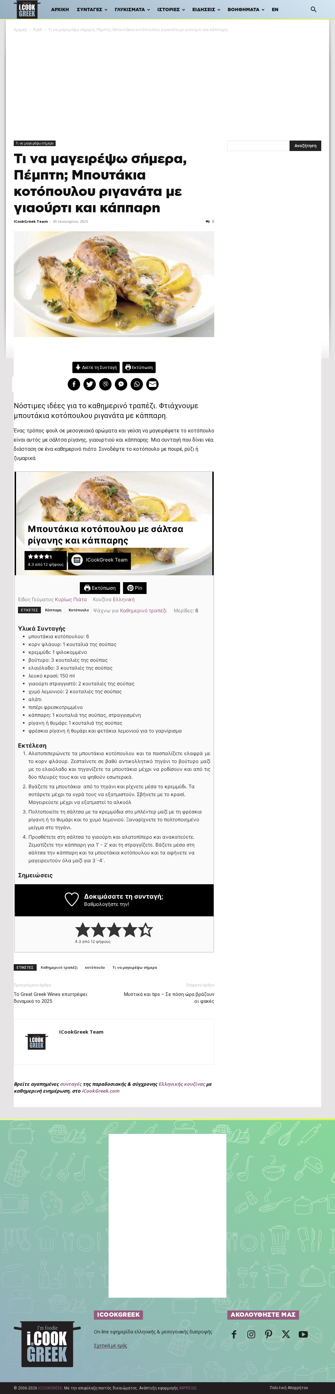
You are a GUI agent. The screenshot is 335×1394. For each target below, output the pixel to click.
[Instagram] (251, 1336)
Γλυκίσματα (130, 10)
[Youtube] (303, 1336)
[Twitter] (285, 1336)
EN (275, 10)
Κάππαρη (53, 610)
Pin (137, 588)
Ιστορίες (168, 10)
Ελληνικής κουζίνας (181, 1084)
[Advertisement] (167, 82)
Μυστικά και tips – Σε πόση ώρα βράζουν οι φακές (169, 997)
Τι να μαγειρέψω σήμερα (35, 143)
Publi (37, 29)
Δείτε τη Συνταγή (99, 367)
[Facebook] (233, 1336)
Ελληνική (124, 599)
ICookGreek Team (31, 221)
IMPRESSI (187, 1388)
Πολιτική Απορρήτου (289, 1387)
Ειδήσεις (203, 10)
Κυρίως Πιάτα (71, 599)
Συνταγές (89, 10)
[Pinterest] (268, 1336)
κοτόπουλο (95, 967)
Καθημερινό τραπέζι (143, 610)
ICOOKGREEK (50, 1388)
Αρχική (60, 10)
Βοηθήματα (243, 10)
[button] (313, 10)
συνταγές (70, 1084)
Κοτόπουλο (79, 610)
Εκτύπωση (142, 367)
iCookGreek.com (100, 1091)
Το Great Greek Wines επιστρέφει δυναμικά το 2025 (50, 997)
